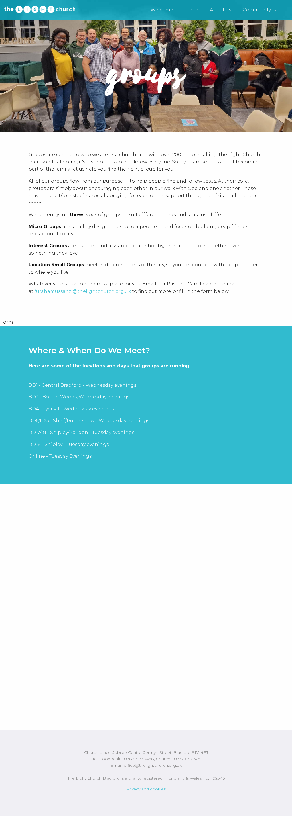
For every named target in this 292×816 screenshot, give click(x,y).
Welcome (162, 10)
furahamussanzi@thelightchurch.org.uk (83, 291)
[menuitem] (162, 10)
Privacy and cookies (146, 789)
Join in (190, 10)
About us (220, 10)
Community (257, 10)
